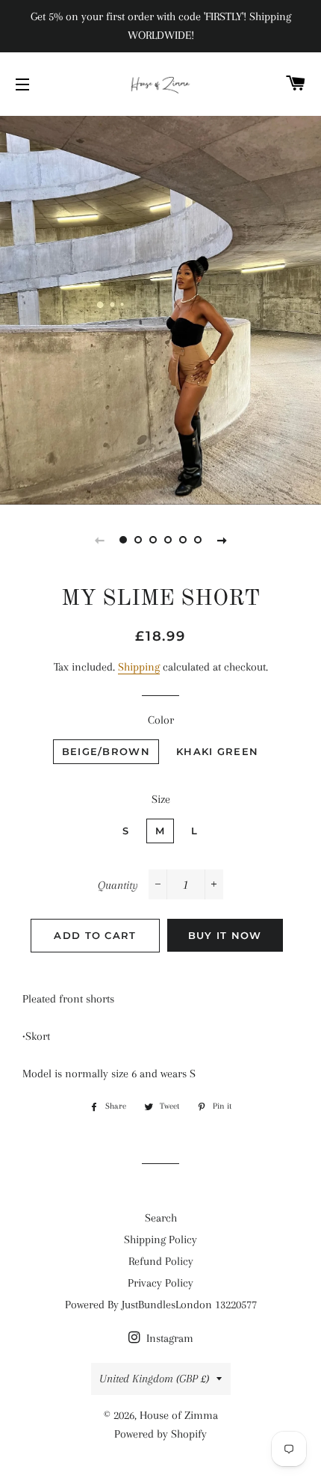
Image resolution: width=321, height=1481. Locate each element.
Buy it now (225, 935)
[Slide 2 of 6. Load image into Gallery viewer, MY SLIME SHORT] (138, 539)
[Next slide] (221, 539)
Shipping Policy (160, 1239)
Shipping (139, 667)
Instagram (168, 1338)
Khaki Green (217, 751)
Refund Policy (160, 1261)
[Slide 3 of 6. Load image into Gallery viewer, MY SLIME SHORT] (153, 539)
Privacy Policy (160, 1283)
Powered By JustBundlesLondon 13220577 (161, 1304)
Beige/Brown (106, 751)
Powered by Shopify (160, 1434)
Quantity (118, 885)
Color (161, 720)
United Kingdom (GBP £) (154, 1378)
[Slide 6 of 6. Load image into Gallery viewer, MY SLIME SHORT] (197, 539)
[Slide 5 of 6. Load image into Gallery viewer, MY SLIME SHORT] (182, 539)
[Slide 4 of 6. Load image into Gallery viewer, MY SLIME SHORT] (167, 539)
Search (161, 1218)
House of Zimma (179, 1415)
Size (161, 799)
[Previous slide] (99, 539)
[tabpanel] (160, 308)
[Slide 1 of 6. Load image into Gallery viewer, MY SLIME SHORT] (123, 539)
